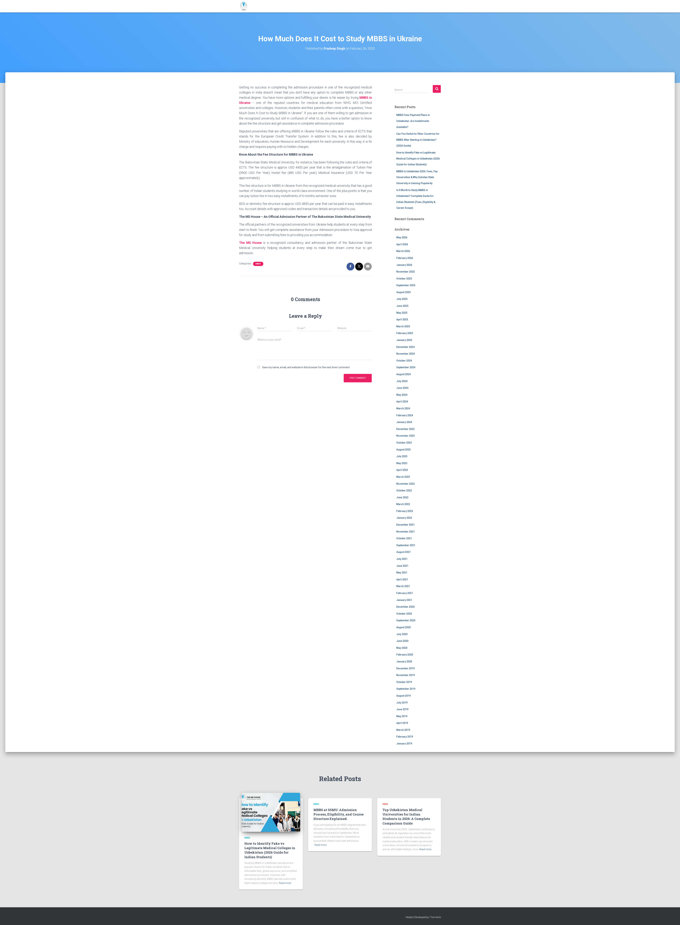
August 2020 (403, 627)
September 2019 (405, 688)
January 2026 (404, 265)
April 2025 (402, 319)
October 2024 (404, 360)
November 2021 (405, 531)
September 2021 (405, 545)
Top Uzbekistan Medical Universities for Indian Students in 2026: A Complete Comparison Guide (406, 816)
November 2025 (405, 271)
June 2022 (402, 497)
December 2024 (405, 347)
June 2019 (402, 709)
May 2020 (401, 647)
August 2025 (403, 292)
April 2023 (402, 470)
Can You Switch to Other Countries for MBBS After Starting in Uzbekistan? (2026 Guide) (418, 139)
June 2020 (402, 641)
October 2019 (404, 682)
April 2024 (402, 401)
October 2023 (404, 442)
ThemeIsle (435, 917)
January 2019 (404, 743)
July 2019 (401, 702)
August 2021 (403, 552)
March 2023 (403, 476)
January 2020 (404, 661)
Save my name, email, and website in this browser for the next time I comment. (306, 367)
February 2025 (404, 333)
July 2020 (401, 634)
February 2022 (404, 511)
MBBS (258, 264)
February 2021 (404, 593)
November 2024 (405, 353)
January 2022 (404, 517)
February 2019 (404, 736)
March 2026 (403, 251)
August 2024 (403, 374)
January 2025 (404, 340)
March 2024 (403, 408)
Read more (285, 883)
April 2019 (402, 723)
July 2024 (401, 381)
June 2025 (402, 305)
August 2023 (403, 449)
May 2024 (401, 394)
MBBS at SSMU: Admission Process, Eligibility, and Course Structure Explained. (338, 814)
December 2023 (405, 429)
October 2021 (404, 538)
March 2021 (403, 586)
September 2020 (405, 620)
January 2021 (404, 600)
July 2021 (401, 558)
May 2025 (401, 312)
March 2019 (403, 729)
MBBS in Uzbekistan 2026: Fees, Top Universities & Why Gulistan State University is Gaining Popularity (417, 177)
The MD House (250, 243)
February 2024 (404, 415)
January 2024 (404, 422)
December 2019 (405, 668)
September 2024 (405, 367)
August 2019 (403, 695)
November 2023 (405, 435)
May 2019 (401, 716)
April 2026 (402, 244)
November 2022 (405, 483)
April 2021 (402, 579)
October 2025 (404, 278)
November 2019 (405, 675)
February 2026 (404, 258)
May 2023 (401, 463)
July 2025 (401, 299)
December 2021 (405, 524)
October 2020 (404, 613)
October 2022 (404, 490)
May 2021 (401, 572)
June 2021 (402, 565)
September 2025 (405, 285)
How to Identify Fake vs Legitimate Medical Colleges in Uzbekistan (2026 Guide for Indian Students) (418, 158)
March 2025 (403, 326)
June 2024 (402, 387)
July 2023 (401, 456)
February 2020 (404, 654)
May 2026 (401, 237)
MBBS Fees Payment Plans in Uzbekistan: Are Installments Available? (413, 121)
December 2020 (405, 606)
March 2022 (403, 504)
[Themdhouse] (243, 6)
